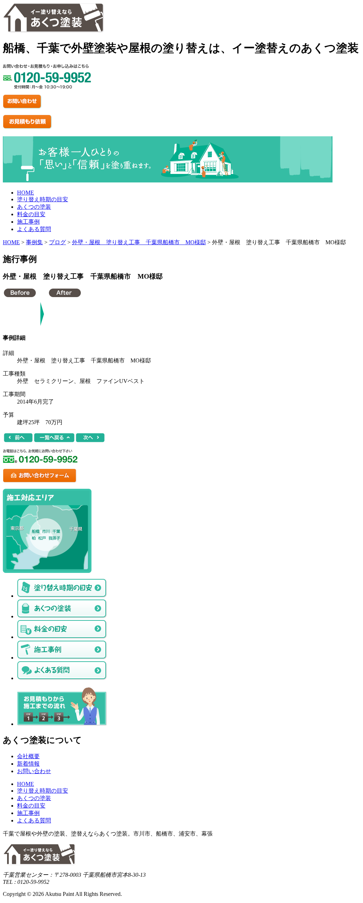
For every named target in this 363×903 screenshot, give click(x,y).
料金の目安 (31, 214)
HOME (25, 193)
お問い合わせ (34, 771)
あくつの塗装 (34, 207)
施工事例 (28, 222)
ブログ (57, 242)
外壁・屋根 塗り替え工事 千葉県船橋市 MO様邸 (139, 242)
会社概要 (28, 756)
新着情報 (28, 764)
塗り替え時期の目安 (42, 199)
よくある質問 (34, 229)
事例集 (34, 242)
